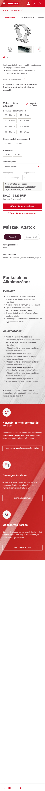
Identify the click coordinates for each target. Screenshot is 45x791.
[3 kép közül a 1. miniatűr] (10, 49)
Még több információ (12, 79)
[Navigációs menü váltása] (4, 3)
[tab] (10, 17)
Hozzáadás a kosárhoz (24, 206)
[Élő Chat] (15, 787)
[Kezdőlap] (13, 3)
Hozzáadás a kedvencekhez (24, 213)
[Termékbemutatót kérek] (9, 787)
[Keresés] (39, 3)
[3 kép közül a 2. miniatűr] (25, 49)
